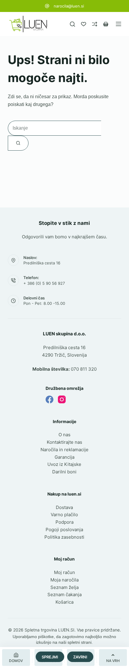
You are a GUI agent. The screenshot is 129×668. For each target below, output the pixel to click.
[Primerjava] (94, 24)
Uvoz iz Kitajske (64, 464)
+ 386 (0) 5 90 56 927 (44, 283)
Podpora (65, 522)
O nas (64, 434)
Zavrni (80, 657)
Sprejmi (50, 657)
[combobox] (54, 128)
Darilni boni (64, 472)
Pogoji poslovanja (64, 529)
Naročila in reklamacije (64, 449)
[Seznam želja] (83, 24)
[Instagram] (62, 399)
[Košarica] (105, 24)
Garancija (64, 457)
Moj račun (64, 572)
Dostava (64, 507)
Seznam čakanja (64, 594)
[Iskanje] (72, 24)
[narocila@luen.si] (47, 6)
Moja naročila (64, 580)
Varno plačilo (64, 514)
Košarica (65, 602)
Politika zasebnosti (64, 537)
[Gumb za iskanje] (18, 143)
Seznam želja (64, 587)
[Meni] (118, 24)
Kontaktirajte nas (64, 442)
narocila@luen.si (69, 6)
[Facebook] (49, 399)
